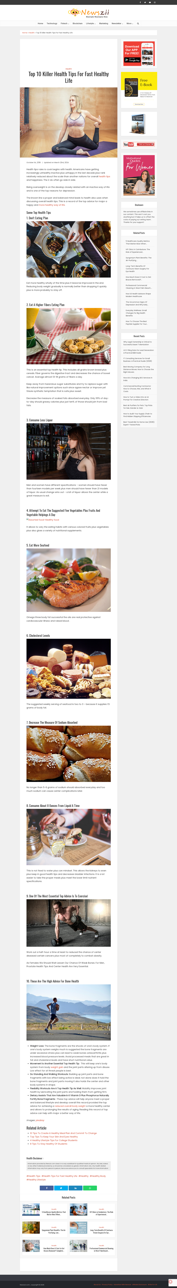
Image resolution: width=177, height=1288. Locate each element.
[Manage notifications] (170, 1282)
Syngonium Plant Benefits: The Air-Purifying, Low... (54, 1231)
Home (40, 23)
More (129, 23)
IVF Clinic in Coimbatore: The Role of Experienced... (101, 1213)
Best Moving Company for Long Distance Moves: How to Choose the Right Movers (138, 369)
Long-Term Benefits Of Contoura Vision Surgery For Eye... (101, 1231)
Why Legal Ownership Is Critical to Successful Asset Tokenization (137, 343)
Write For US (152, 1284)
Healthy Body (99, 1176)
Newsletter (116, 23)
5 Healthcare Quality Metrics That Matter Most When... (54, 1213)
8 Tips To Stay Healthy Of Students (48, 1143)
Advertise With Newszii (122, 1284)
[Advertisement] (68, 51)
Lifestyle (90, 23)
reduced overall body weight (70, 1106)
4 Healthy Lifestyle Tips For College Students (53, 1140)
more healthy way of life (52, 204)
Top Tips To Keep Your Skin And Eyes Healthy (54, 1136)
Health (31, 33)
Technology (52, 23)
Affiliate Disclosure (139, 1284)
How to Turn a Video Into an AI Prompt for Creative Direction (136, 398)
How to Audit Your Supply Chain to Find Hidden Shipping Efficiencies (137, 415)
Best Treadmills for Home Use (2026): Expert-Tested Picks (139, 423)
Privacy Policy (107, 1284)
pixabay (39, 1120)
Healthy (84, 1176)
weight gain (57, 1067)
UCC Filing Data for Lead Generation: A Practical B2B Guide (138, 351)
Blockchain (77, 23)
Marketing (103, 23)
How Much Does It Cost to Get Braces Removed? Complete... (53, 1249)
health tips (104, 176)
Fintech (64, 23)
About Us (97, 1284)
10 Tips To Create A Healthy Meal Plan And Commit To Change (63, 1133)
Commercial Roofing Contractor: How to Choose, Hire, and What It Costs (137, 389)
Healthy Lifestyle (37, 1179)
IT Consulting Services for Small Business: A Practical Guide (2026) (137, 359)
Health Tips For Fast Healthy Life (60, 1176)
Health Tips (34, 1176)
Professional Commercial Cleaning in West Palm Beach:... (101, 1249)
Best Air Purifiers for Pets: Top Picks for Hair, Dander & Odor (137, 406)
